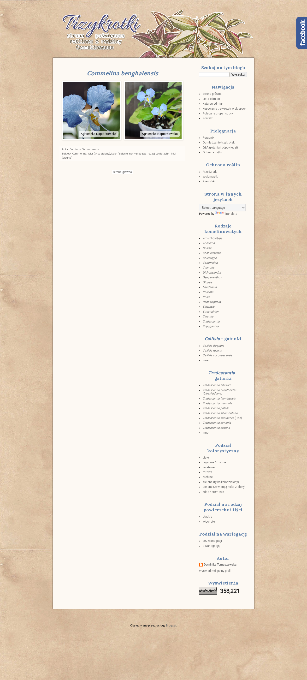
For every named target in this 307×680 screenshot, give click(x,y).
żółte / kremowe (213, 492)
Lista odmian (211, 99)
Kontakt (208, 118)
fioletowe (209, 467)
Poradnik (208, 137)
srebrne (208, 477)
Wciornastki (210, 176)
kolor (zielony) (119, 153)
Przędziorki (210, 171)
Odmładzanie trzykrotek (219, 142)
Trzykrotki (99, 23)
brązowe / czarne (214, 462)
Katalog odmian (213, 103)
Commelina (79, 153)
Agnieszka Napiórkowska (99, 134)
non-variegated (138, 153)
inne (205, 360)
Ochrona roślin (212, 152)
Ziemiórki (209, 181)
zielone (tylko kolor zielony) (221, 482)
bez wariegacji (212, 541)
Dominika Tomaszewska (220, 564)
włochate (209, 521)
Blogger (171, 625)
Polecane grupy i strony (218, 113)
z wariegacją (211, 546)
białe (206, 457)
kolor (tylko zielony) (99, 153)
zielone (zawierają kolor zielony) (224, 487)
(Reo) (222, 418)
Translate (230, 213)
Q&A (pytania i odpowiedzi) (220, 147)
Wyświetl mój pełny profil (215, 571)
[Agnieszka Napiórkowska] (92, 139)
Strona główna (122, 172)
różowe (207, 472)
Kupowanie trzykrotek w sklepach (225, 108)
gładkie (207, 516)
